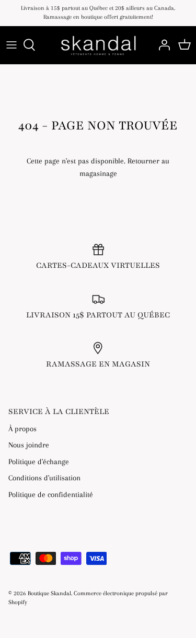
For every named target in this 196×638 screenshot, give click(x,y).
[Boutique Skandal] (98, 45)
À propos (22, 428)
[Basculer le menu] (11, 44)
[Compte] (161, 44)
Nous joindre (28, 445)
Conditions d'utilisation (44, 478)
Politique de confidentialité (50, 494)
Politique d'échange (38, 461)
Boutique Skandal (49, 593)
